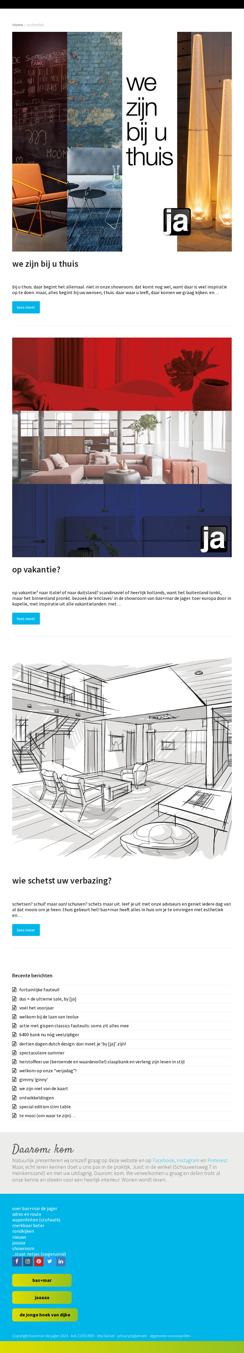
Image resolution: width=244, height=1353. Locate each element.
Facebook (163, 1160)
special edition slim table (45, 1106)
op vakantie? (36, 569)
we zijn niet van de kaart (43, 1088)
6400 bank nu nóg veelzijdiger (49, 1034)
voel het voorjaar (36, 1008)
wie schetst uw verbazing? (62, 880)
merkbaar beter (28, 1225)
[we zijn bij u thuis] (122, 141)
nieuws (19, 1237)
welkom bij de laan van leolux (49, 1017)
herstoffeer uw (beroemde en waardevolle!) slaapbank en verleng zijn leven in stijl (102, 1062)
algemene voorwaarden (170, 1335)
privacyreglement (132, 1335)
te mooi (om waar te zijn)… (47, 1115)
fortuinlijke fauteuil (39, 989)
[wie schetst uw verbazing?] (122, 758)
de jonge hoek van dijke (45, 1315)
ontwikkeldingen (36, 1098)
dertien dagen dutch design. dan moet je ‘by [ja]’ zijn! (72, 1044)
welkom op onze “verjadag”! (47, 1070)
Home (17, 24)
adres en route (26, 1214)
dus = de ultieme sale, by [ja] (47, 999)
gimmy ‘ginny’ (33, 1079)
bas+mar (41, 1280)
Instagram (188, 1160)
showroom (23, 1248)
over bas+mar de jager (34, 1208)
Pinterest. (218, 1160)
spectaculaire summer (42, 1053)
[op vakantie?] (122, 447)
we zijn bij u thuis (45, 263)
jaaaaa (18, 1243)
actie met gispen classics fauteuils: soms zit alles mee (74, 1026)
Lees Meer (26, 307)
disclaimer (106, 1335)
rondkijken (23, 1231)
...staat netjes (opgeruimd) (39, 1254)
